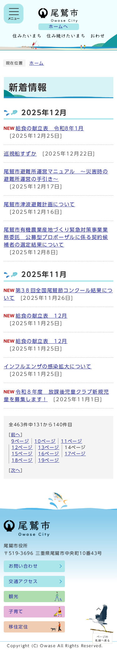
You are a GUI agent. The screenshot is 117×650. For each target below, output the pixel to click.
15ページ (22, 454)
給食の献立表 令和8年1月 (50, 128)
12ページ (22, 447)
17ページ (75, 454)
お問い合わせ (23, 566)
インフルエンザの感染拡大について (48, 366)
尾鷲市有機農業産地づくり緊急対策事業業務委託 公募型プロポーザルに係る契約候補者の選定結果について (56, 237)
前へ (16, 434)
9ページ (20, 441)
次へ (16, 470)
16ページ (48, 454)
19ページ (48, 460)
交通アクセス (23, 581)
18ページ (22, 460)
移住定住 (18, 627)
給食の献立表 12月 (41, 315)
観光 (13, 596)
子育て (16, 611)
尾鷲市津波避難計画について (39, 204)
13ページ (48, 447)
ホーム (36, 63)
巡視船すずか (20, 153)
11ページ (71, 441)
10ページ (45, 441)
